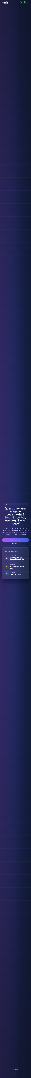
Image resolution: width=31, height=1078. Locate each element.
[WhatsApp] (25, 2)
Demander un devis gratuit (15, 540)
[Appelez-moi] (21, 2)
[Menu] (28, 2)
